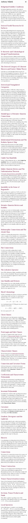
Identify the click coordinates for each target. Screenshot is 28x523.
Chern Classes (6, 315)
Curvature (4, 407)
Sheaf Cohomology (8, 292)
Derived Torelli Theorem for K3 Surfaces (12, 27)
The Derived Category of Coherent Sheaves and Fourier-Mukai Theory (14, 68)
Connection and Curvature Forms (13, 364)
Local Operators (7, 505)
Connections (5, 452)
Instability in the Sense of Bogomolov (10, 188)
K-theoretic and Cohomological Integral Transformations (12, 53)
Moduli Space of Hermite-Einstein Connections (13, 115)
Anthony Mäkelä (7, 2)
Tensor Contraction (8, 466)
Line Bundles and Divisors (10, 281)
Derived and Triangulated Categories (10, 86)
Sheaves (4, 438)
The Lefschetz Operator (9, 270)
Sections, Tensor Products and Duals (12, 494)
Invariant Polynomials (9, 391)
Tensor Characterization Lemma (13, 479)
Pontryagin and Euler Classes (11, 332)
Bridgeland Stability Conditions (12, 7)
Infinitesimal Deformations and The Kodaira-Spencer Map (14, 141)
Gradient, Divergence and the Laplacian (11, 418)
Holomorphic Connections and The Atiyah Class (13, 231)
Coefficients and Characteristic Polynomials (12, 376)
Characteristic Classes (14, 336)
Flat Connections (7, 248)
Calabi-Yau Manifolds (9, 158)
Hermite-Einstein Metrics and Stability (12, 173)
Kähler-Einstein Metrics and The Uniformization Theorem (13, 170)
